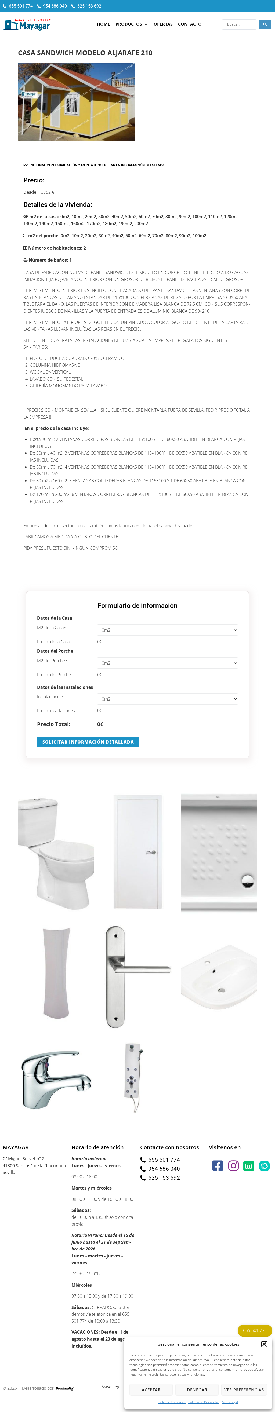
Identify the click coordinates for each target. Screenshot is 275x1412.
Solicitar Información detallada (88, 742)
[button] (264, 1344)
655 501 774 (255, 1330)
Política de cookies (172, 1402)
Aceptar (151, 1389)
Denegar (197, 1389)
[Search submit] (265, 24)
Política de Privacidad (203, 1402)
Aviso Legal (230, 1402)
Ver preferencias (244, 1389)
